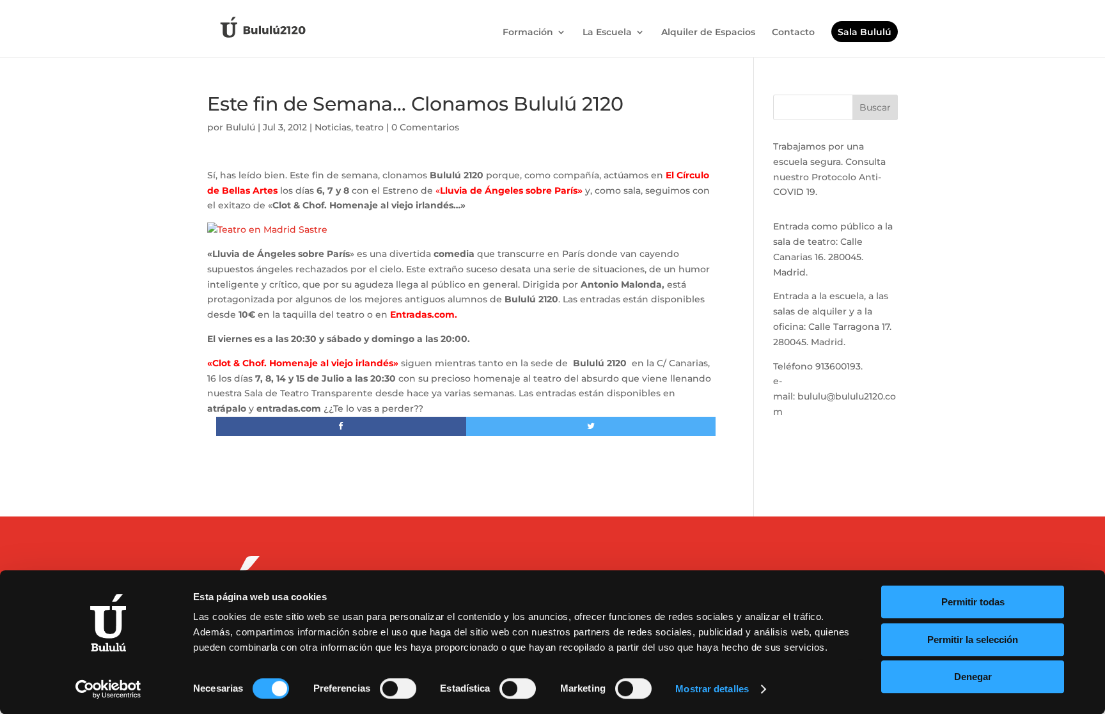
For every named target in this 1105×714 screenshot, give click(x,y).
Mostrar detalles (712, 688)
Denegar (973, 676)
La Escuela (607, 32)
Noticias (333, 127)
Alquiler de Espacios (708, 32)
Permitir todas (973, 601)
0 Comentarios (425, 127)
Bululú (240, 127)
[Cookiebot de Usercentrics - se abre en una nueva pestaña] (108, 689)
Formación (528, 32)
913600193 (838, 366)
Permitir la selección (972, 639)
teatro (370, 127)
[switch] (398, 688)
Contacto (793, 32)
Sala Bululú (864, 32)
